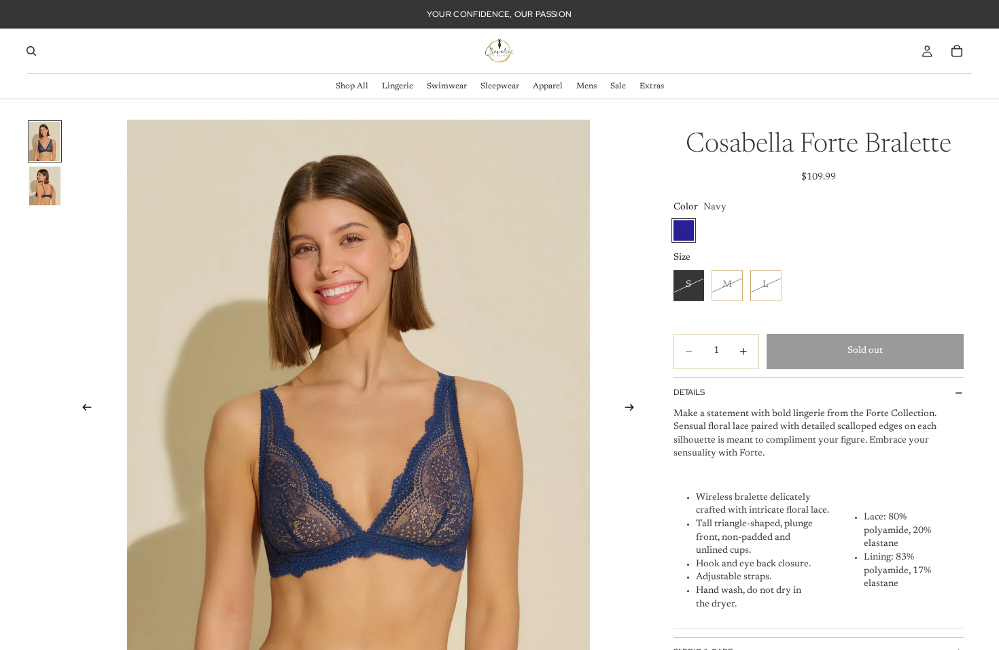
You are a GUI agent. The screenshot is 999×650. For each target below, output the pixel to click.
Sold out (865, 351)
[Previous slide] (83, 409)
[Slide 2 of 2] (44, 186)
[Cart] (957, 51)
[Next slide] (634, 409)
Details (689, 392)
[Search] (31, 51)
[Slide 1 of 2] (44, 141)
